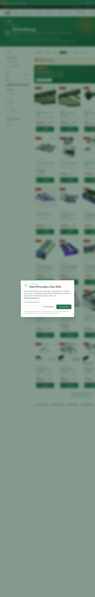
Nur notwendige (48, 306)
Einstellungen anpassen (33, 302)
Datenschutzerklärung (31, 298)
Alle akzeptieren (64, 306)
